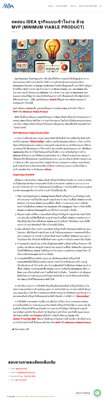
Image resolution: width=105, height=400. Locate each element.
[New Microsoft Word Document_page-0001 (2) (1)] (52, 55)
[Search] (100, 6)
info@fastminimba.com (26, 372)
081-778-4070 (20, 380)
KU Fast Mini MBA (22, 396)
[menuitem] (50, 6)
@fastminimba (21, 368)
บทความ (15, 31)
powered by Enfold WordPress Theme (42, 396)
